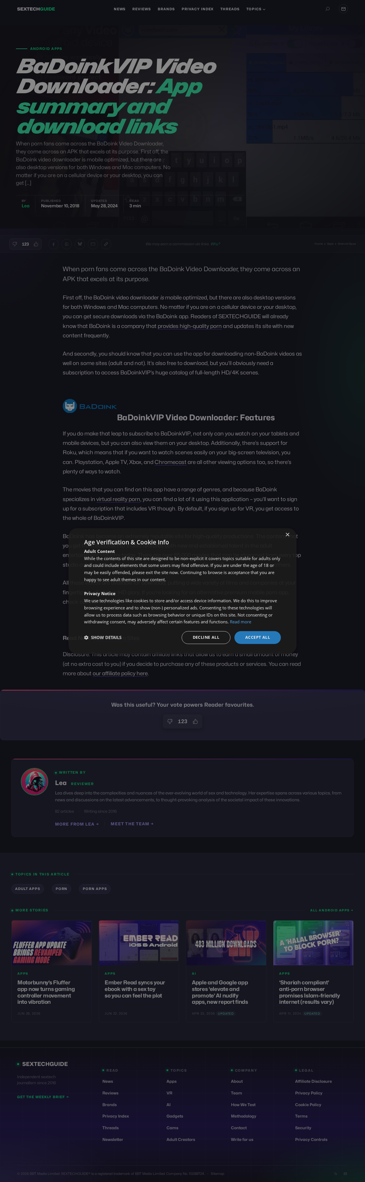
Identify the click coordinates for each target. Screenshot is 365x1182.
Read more (240, 622)
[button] (102, 637)
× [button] (287, 535)
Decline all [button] (206, 637)
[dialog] (182, 591)
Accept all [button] (257, 637)
